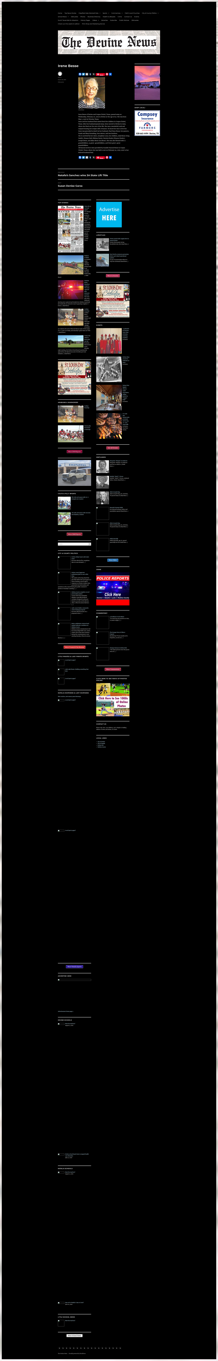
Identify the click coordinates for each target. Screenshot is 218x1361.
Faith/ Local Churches (132, 13)
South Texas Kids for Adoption (68, 20)
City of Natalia (101, 743)
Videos (94, 20)
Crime (120, 17)
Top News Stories (70, 13)
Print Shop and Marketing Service (93, 24)
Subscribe (113, 20)
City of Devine (101, 741)
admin (60, 77)
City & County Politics (149, 13)
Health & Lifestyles (109, 17)
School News (62, 17)
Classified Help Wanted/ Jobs (88, 13)
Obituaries (74, 17)
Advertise (104, 20)
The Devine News (62, 1353)
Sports (105, 13)
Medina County (102, 747)
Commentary (116, 13)
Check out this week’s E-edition (69, 24)
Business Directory (94, 17)
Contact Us (128, 17)
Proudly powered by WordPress (77, 1353)
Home (60, 13)
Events (136, 17)
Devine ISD (101, 745)
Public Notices (124, 20)
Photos (82, 17)
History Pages (85, 20)
